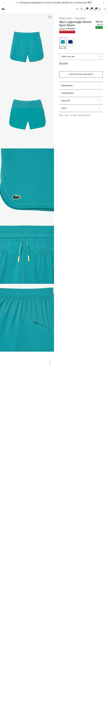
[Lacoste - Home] (3, 9)
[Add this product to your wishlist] (49, 17)
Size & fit (65, 101)
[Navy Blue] (70, 42)
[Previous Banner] (4, 2)
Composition (67, 93)
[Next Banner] (103, 2)
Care (63, 108)
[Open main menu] (105, 9)
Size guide (63, 63)
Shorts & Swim (80, 18)
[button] (77, 9)
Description (67, 86)
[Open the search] (99, 9)
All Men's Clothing (65, 18)
